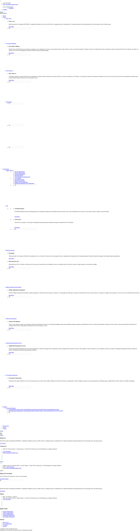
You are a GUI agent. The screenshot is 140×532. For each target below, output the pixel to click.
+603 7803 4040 (7, 451)
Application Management (9, 515)
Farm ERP (25, 409)
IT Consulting (18, 178)
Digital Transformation (20, 180)
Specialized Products (19, 179)
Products (5, 406)
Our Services (6, 169)
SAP (7, 205)
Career (4, 427)
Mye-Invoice (6, 426)
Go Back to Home (4, 478)
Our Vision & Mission (11, 43)
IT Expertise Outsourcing (12, 375)
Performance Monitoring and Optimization (24, 183)
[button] (3, 13)
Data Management (19, 175)
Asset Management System (52, 409)
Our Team (5, 525)
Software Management (20, 174)
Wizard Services (9, 170)
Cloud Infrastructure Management (22, 177)
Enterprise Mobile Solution (37, 410)
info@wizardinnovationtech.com (10, 4)
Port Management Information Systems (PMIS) (19, 410)
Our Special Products (11, 408)
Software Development (11, 318)
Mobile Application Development (13, 287)
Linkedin (5, 9)
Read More (11, 26)
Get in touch (3, 443)
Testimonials (9, 101)
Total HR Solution (42, 409)
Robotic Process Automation (21, 182)
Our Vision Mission (7, 523)
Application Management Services (14, 343)
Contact (4, 428)
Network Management (20, 173)
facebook (11, 7)
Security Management (20, 171)
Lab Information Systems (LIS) (16, 409)
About (4, 17)
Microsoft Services (10, 250)
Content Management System (50, 410)
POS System (60, 410)
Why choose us (9, 70)
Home (4, 15)
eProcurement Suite (33, 409)
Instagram (11, 8)
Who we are (8, 18)
